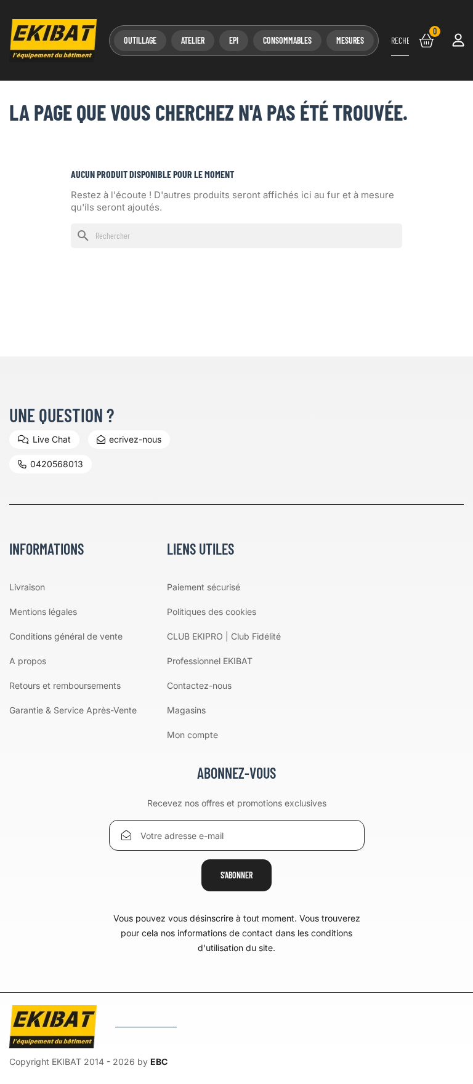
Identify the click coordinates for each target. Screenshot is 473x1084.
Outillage (140, 40)
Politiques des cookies (211, 611)
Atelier (192, 40)
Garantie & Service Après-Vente (73, 710)
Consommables (287, 40)
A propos (27, 661)
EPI (233, 40)
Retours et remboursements (65, 685)
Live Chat (52, 439)
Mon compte (192, 734)
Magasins (186, 710)
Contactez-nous (199, 685)
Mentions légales (43, 611)
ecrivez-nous (135, 439)
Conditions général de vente (66, 636)
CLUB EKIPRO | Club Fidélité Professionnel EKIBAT (224, 648)
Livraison (27, 587)
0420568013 (56, 464)
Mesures (350, 40)
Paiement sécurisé (203, 587)
